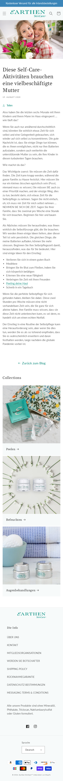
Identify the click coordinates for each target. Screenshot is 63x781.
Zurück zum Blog (34, 363)
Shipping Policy (17, 668)
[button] (4, 13)
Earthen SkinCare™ (26, 775)
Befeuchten (14, 520)
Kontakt (12, 645)
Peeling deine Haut (17, 283)
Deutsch (29, 749)
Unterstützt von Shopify (42, 775)
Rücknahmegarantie (20, 676)
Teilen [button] (10, 105)
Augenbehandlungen (20, 590)
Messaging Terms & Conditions (27, 692)
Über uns (13, 637)
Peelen (10, 449)
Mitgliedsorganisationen (24, 652)
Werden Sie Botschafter (23, 660)
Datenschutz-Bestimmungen (26, 684)
